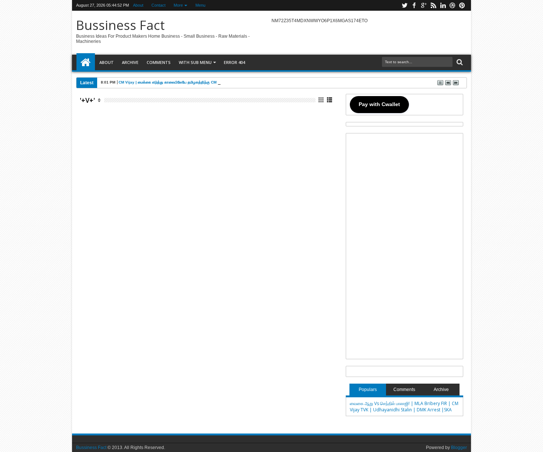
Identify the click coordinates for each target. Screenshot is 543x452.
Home (85, 62)
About (138, 5)
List (330, 100)
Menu (200, 5)
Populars (368, 389)
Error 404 (234, 62)
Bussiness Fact (120, 25)
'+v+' (87, 100)
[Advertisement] (207, 185)
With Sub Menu (195, 62)
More (178, 5)
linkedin (443, 5)
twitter (404, 5)
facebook (414, 5)
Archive (130, 62)
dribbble (452, 5)
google (423, 5)
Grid (321, 100)
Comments (159, 62)
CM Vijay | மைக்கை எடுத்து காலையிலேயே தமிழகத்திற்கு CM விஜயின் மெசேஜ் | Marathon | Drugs (198, 82)
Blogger (459, 447)
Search (458, 62)
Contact (158, 5)
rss (433, 5)
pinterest (462, 5)
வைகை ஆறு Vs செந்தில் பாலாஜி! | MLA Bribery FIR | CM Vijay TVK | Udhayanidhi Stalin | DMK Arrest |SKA (404, 406)
